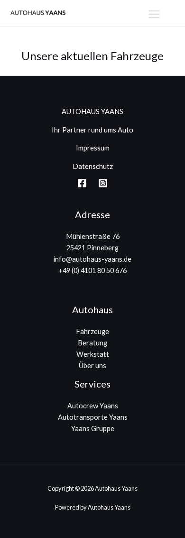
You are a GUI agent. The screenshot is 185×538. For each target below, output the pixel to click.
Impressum (93, 148)
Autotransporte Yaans (93, 417)
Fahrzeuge (92, 331)
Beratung (92, 343)
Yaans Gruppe (92, 428)
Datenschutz (93, 166)
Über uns (92, 366)
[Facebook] (82, 183)
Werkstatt (92, 354)
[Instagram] (103, 183)
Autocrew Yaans (92, 406)
